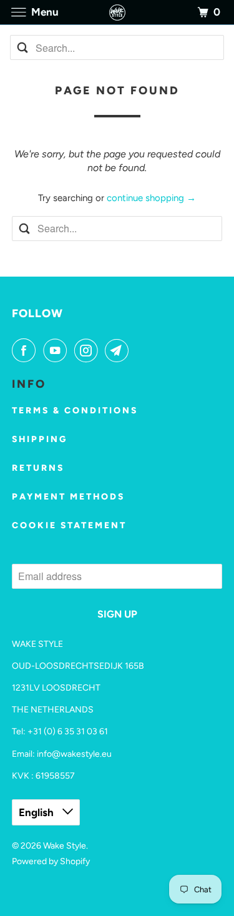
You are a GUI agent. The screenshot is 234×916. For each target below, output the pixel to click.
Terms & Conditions (75, 410)
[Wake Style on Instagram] (88, 350)
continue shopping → (151, 198)
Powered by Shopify (51, 861)
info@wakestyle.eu (74, 754)
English (37, 812)
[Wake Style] (117, 12)
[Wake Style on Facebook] (26, 350)
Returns (38, 468)
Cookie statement (69, 525)
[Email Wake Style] (119, 350)
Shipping (39, 439)
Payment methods (68, 496)
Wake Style (64, 845)
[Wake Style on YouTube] (57, 350)
